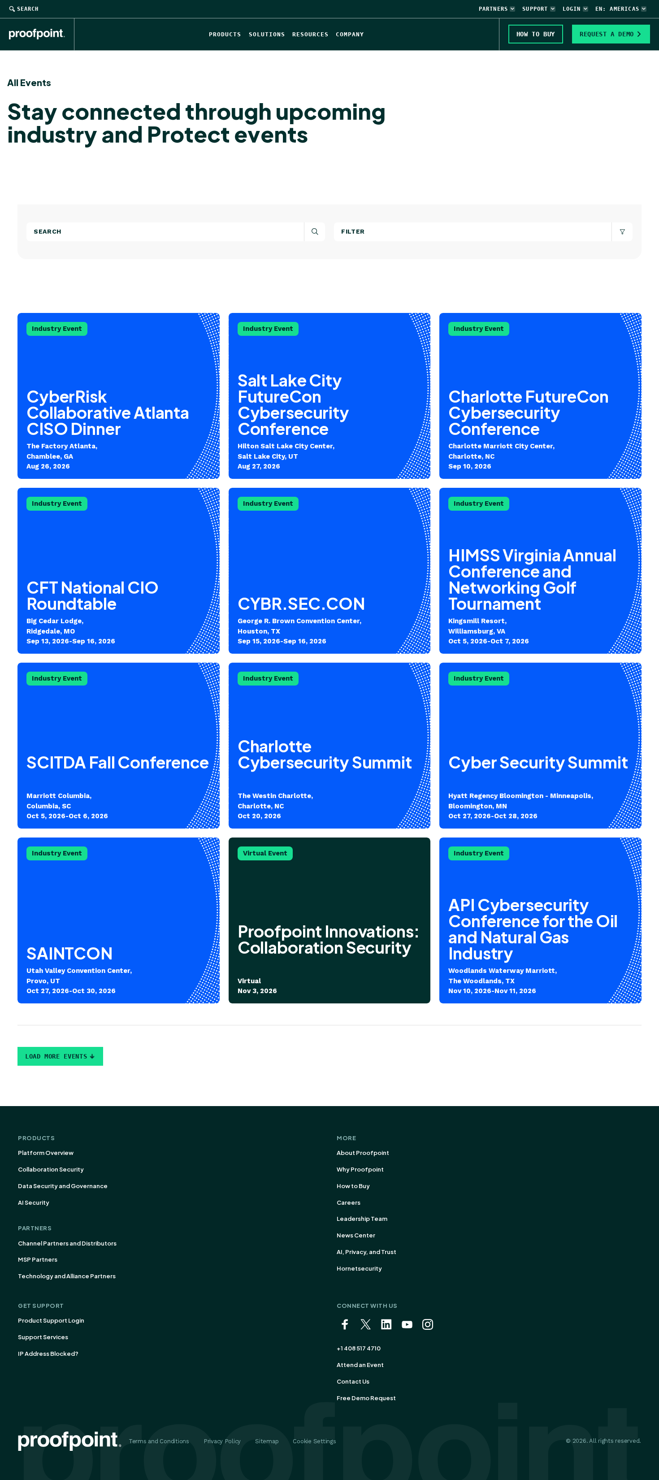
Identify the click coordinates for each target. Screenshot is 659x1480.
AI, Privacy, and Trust (366, 1251)
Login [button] (572, 9)
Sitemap (266, 1441)
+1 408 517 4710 (359, 1348)
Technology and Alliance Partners (67, 1276)
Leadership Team (362, 1218)
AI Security (33, 1202)
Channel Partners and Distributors (67, 1243)
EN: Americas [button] (617, 9)
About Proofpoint (363, 1152)
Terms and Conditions (159, 1441)
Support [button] (535, 9)
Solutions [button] (267, 34)
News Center (356, 1235)
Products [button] (225, 34)
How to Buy (353, 1185)
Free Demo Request (366, 1398)
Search (28, 9)
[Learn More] (118, 396)
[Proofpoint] (41, 34)
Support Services (43, 1337)
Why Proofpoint (360, 1169)
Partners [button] (493, 9)
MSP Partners (37, 1259)
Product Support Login (51, 1320)
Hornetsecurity (359, 1268)
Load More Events (56, 1056)
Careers (348, 1202)
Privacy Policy (222, 1441)
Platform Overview (46, 1152)
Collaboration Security (51, 1169)
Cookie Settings (314, 1441)
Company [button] (350, 34)
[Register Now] (330, 920)
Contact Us (353, 1381)
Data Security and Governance (63, 1185)
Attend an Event (360, 1364)
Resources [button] (310, 34)
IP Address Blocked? (48, 1353)
